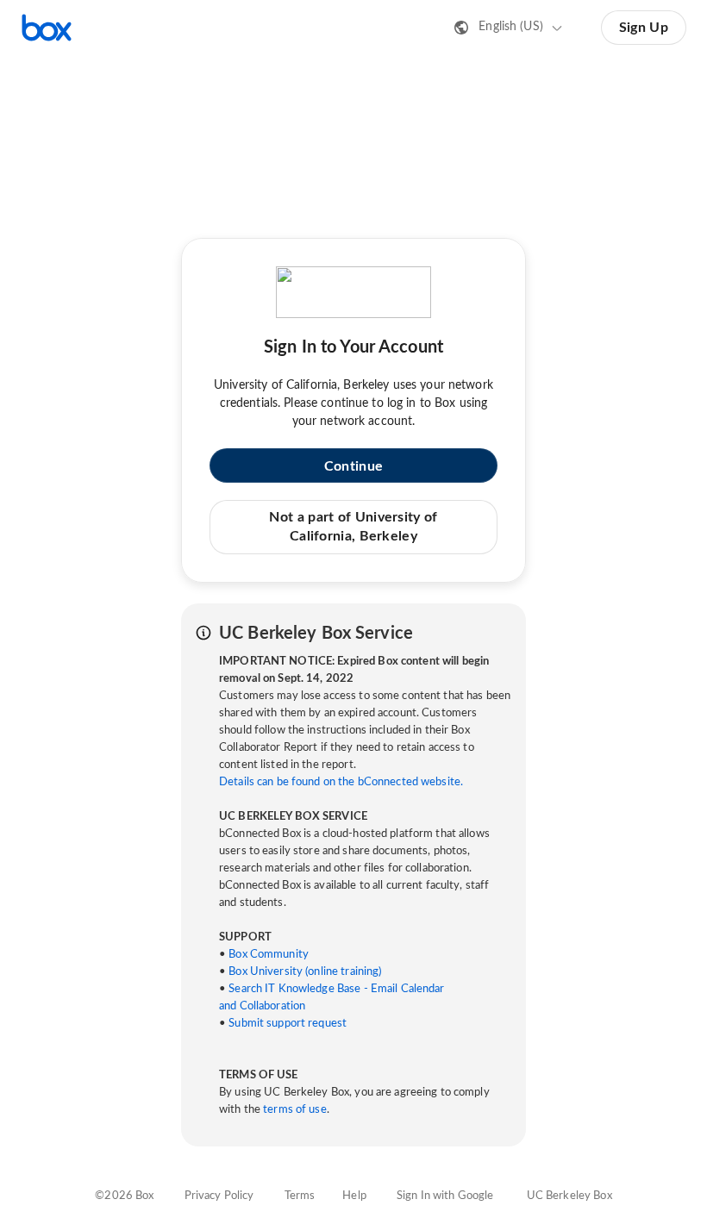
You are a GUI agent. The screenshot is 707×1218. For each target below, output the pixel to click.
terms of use (295, 1109)
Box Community (268, 954)
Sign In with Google (445, 1196)
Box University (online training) (304, 972)
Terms (300, 1196)
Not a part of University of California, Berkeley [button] (353, 526)
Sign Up (643, 27)
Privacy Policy (219, 1196)
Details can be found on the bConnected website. (341, 782)
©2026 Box (124, 1196)
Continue (353, 466)
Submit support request (287, 1023)
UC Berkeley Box (569, 1196)
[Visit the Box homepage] (46, 27)
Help (354, 1196)
